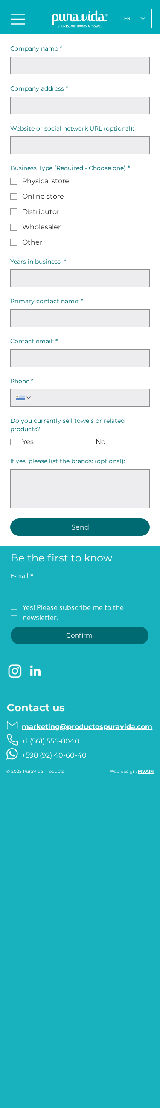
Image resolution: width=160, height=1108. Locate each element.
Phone (21, 381)
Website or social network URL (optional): (72, 128)
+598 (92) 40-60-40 (54, 755)
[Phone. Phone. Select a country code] (24, 397)
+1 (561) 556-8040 (50, 741)
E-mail (22, 575)
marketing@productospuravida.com (87, 727)
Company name (36, 48)
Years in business (38, 261)
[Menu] (18, 19)
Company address (39, 88)
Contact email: (34, 341)
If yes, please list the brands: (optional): (67, 461)
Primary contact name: (46, 301)
